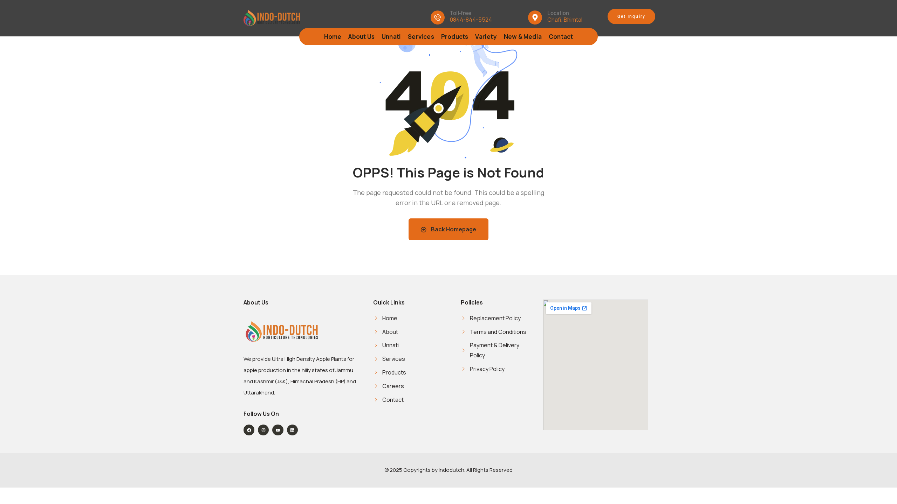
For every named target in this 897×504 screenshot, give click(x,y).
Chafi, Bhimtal (564, 19)
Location (558, 13)
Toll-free (460, 13)
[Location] (535, 17)
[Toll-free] (438, 17)
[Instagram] (263, 430)
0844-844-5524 (471, 19)
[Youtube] (277, 430)
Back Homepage (453, 229)
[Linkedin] (292, 430)
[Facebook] (249, 430)
